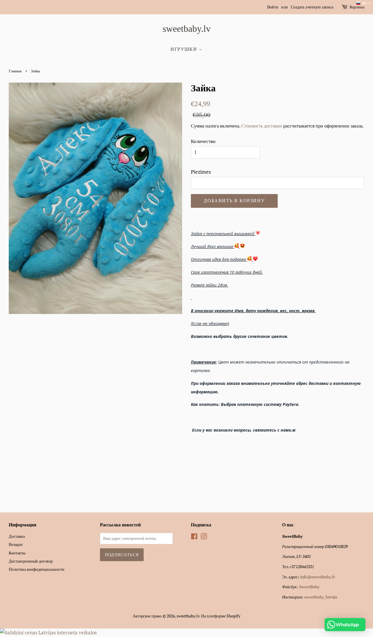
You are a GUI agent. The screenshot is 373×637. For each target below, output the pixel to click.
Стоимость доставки (261, 126)
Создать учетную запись (312, 7)
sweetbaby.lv (187, 28)
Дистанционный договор (31, 561)
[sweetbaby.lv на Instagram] (203, 537)
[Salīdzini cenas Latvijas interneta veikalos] (48, 632)
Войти (272, 7)
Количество (203, 141)
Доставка (17, 536)
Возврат (16, 544)
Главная (15, 71)
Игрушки (184, 49)
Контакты (17, 553)
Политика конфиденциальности (36, 569)
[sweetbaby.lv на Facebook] (194, 537)
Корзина (357, 7)
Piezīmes (201, 171)
